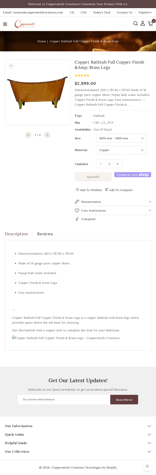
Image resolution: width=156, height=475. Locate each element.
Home (41, 41)
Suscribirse (124, 400)
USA (84, 12)
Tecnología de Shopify (101, 467)
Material (81, 150)
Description (16, 233)
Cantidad (81, 164)
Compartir (88, 219)
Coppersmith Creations (68, 467)
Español (144, 12)
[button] (5, 25)
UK (72, 12)
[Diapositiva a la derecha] (47, 135)
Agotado (93, 177)
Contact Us (124, 12)
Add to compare (121, 190)
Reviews (45, 233)
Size (78, 138)
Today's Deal (101, 12)
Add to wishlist (91, 190)
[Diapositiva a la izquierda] (28, 135)
